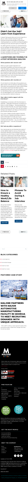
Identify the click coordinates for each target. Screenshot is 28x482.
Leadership (3, 448)
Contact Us (3, 451)
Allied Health (17, 391)
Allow (24, 7)
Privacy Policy (4, 368)
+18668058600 (17, 451)
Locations (3, 452)
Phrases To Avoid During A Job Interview (20, 195)
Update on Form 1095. (6, 459)
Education (16, 396)
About (2, 446)
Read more (4, 222)
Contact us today (9, 150)
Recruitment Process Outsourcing (9, 437)
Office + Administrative (19, 388)
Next (22, 11)
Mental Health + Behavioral (20, 393)
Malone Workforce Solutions (11, 475)
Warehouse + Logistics (6, 395)
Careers (3, 449)
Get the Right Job (6, 259)
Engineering (4, 389)
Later (17, 7)
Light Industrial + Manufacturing (5, 393)
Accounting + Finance (6, 391)
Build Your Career (6, 268)
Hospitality (3, 399)
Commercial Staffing (6, 433)
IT (1, 388)
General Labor (4, 397)
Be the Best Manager (6, 262)
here (11, 423)
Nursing (16, 389)
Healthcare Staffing (5, 436)
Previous (6, 11)
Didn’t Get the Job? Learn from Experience (13, 32)
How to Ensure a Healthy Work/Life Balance (6, 195)
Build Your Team (5, 265)
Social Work (16, 394)
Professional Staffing (6, 434)
